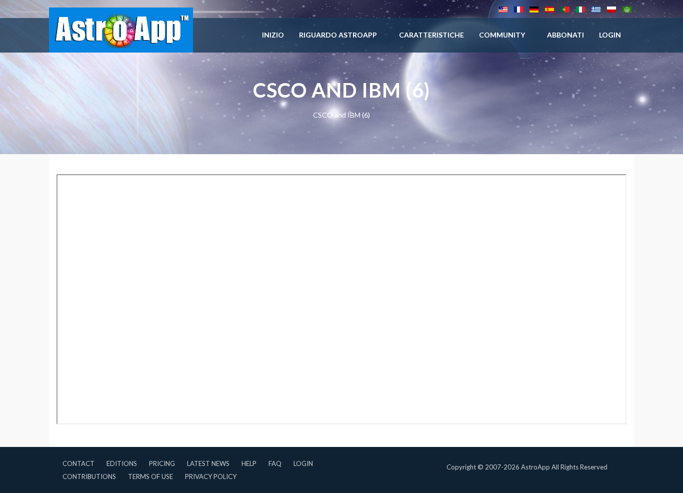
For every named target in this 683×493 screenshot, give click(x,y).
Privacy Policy (210, 476)
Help (249, 463)
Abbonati (565, 35)
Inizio (273, 35)
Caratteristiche (431, 35)
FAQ (275, 463)
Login (303, 463)
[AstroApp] (121, 30)
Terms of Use (150, 476)
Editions (121, 463)
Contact (78, 463)
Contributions (89, 476)
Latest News (208, 463)
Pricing (162, 463)
